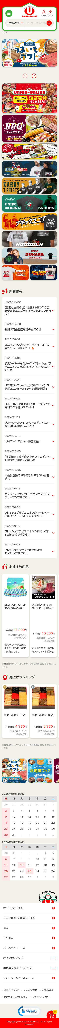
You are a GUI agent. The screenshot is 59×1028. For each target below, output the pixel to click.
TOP (4, 33)
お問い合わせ (48, 990)
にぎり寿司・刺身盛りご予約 (19, 918)
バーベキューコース (14, 948)
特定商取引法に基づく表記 (15, 997)
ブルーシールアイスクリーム (18, 978)
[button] (29, 1011)
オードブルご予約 (13, 908)
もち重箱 (8, 938)
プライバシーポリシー (41, 997)
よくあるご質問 (30, 990)
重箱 (6, 928)
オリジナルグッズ (13, 958)
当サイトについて (11, 990)
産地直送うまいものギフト (18, 968)
